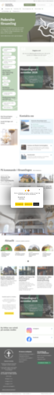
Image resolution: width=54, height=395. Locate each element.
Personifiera (36, 204)
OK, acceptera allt (19, 204)
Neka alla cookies (28, 204)
